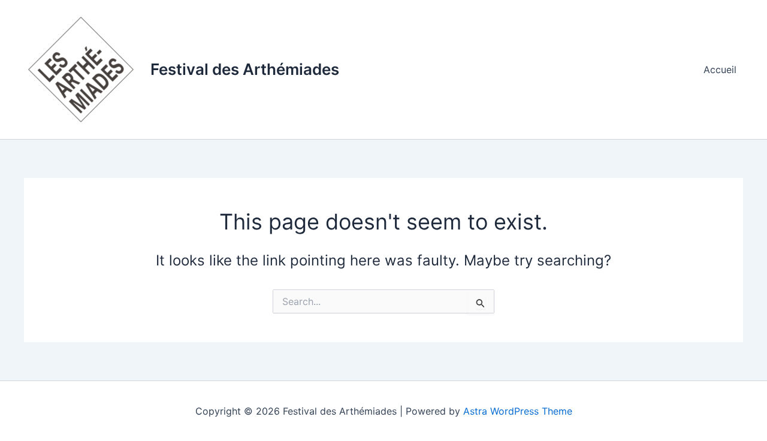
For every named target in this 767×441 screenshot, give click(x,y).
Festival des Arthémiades (244, 69)
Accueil (719, 69)
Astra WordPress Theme (517, 411)
